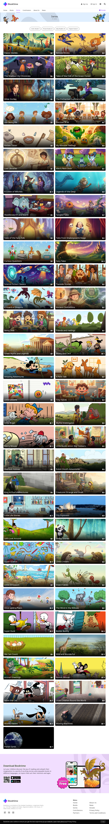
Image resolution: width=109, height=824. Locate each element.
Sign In (94, 4)
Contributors (27, 10)
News (44, 10)
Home (5, 10)
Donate (103, 10)
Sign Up (85, 4)
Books (12, 10)
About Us (36, 10)
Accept (103, 821)
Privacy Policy (94, 810)
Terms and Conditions (97, 813)
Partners (76, 813)
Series (18, 10)
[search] (105, 4)
